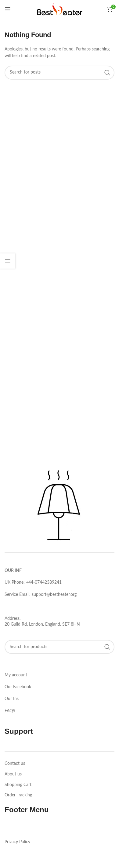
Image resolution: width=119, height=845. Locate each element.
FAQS (10, 711)
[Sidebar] (7, 261)
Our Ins (12, 699)
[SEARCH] (107, 73)
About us (13, 774)
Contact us (15, 763)
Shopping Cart (18, 785)
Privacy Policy (17, 842)
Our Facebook (18, 687)
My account (16, 675)
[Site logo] (59, 9)
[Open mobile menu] (8, 9)
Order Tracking (18, 795)
